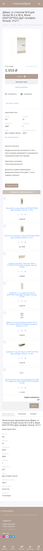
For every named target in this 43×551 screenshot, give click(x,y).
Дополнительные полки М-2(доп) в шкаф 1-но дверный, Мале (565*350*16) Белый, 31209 (22, 381)
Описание (22, 414)
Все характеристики (12, 137)
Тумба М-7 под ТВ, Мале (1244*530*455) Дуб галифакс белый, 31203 (22, 353)
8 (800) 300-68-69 (9, 524)
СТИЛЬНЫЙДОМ (21, 3)
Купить (34, 406)
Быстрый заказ (21, 82)
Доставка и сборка (12, 103)
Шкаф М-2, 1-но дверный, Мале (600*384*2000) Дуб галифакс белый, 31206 (22, 295)
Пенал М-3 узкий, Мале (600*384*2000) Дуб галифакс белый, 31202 (22, 209)
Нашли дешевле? (21, 87)
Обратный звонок (9, 526)
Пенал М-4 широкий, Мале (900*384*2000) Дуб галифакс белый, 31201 (22, 237)
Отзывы (33, 414)
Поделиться (11, 185)
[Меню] (3, 3)
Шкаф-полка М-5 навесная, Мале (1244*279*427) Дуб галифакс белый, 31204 (22, 265)
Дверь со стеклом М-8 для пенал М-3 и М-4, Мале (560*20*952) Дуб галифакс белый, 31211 (22, 324)
